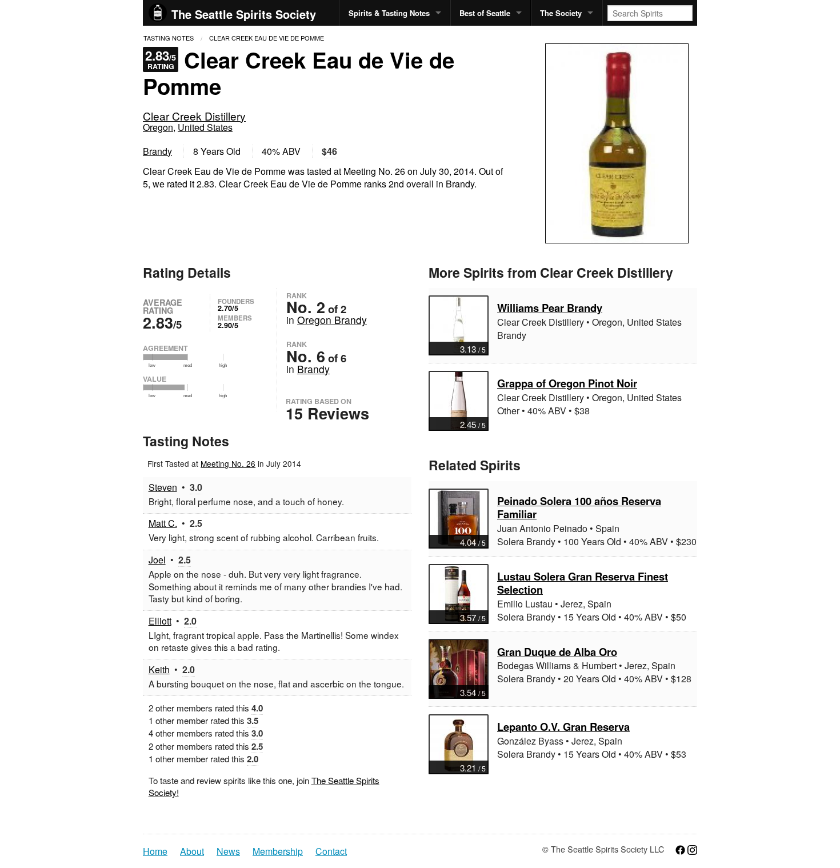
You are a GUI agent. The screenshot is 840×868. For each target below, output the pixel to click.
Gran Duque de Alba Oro (557, 651)
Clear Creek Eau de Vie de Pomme (266, 37)
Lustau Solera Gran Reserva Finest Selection (582, 583)
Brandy (157, 151)
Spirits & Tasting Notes (389, 12)
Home (155, 851)
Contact (331, 851)
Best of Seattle (484, 12)
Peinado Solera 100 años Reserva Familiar (579, 507)
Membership (278, 851)
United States (205, 127)
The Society (561, 12)
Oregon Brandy (332, 320)
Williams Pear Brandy (549, 307)
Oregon (158, 127)
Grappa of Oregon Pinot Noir (567, 383)
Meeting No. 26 (228, 463)
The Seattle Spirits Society (243, 14)
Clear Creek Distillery (194, 115)
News (228, 851)
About (192, 851)
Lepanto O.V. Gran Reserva (563, 726)
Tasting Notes (168, 37)
